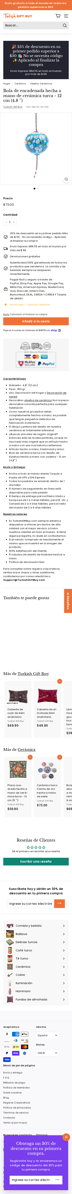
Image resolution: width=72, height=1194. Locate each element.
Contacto (9, 1117)
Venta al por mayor (15, 1122)
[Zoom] (66, 179)
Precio (8, 198)
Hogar (6, 83)
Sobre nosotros (12, 1092)
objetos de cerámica (38, 400)
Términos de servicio (16, 1112)
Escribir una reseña (35, 861)
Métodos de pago (14, 1082)
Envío (6, 314)
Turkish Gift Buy (12, 107)
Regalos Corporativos (16, 1102)
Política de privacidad (17, 1107)
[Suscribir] (59, 903)
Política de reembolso (16, 1087)
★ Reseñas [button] (68, 601)
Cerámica (20, 83)
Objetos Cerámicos (41, 83)
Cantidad (10, 215)
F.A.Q (6, 1077)
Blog (6, 1097)
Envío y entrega (12, 1072)
